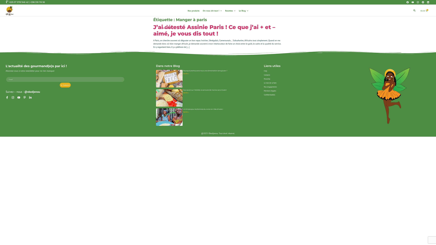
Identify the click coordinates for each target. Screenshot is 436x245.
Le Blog (242, 10)
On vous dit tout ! (211, 10)
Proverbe (267, 79)
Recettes (229, 10)
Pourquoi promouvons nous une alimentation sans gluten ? (205, 71)
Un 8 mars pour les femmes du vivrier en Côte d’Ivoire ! (203, 109)
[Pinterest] (423, 2)
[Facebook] (407, 2)
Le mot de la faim (270, 83)
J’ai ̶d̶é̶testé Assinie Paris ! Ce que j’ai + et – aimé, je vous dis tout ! (214, 30)
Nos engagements (270, 87)
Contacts (267, 75)
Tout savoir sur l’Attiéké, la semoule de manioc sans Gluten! (205, 90)
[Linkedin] (428, 2)
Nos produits (193, 10)
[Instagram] (418, 2)
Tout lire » (186, 73)
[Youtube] (412, 2)
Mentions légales (270, 91)
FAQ (265, 71)
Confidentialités (269, 95)
